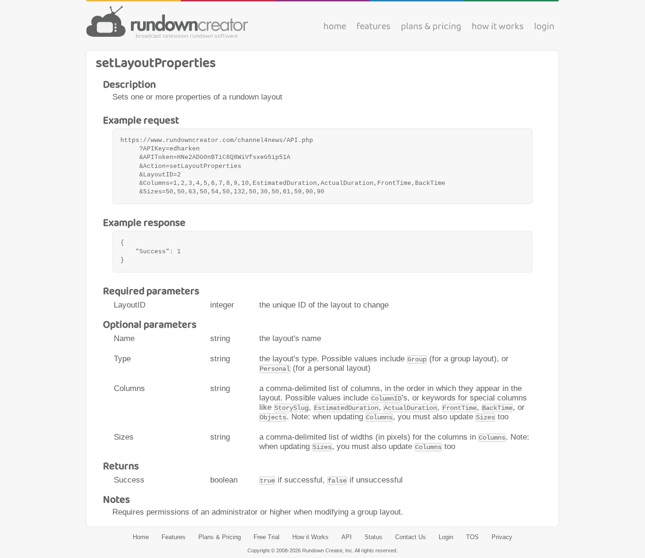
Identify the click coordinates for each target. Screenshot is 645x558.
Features (173, 537)
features (373, 27)
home (334, 27)
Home (141, 537)
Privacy (502, 537)
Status (373, 537)
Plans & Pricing (219, 537)
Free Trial (267, 537)
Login (446, 537)
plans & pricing (431, 27)
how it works (498, 27)
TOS (472, 537)
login (544, 27)
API (346, 537)
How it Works (310, 537)
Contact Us (410, 537)
